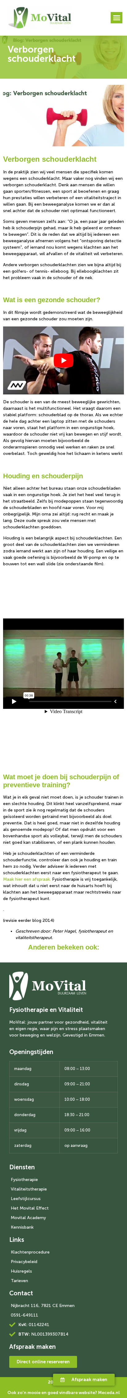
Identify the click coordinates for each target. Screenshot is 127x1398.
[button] (116, 18)
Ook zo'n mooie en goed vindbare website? (63, 1392)
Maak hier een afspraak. (27, 879)
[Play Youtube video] (63, 360)
